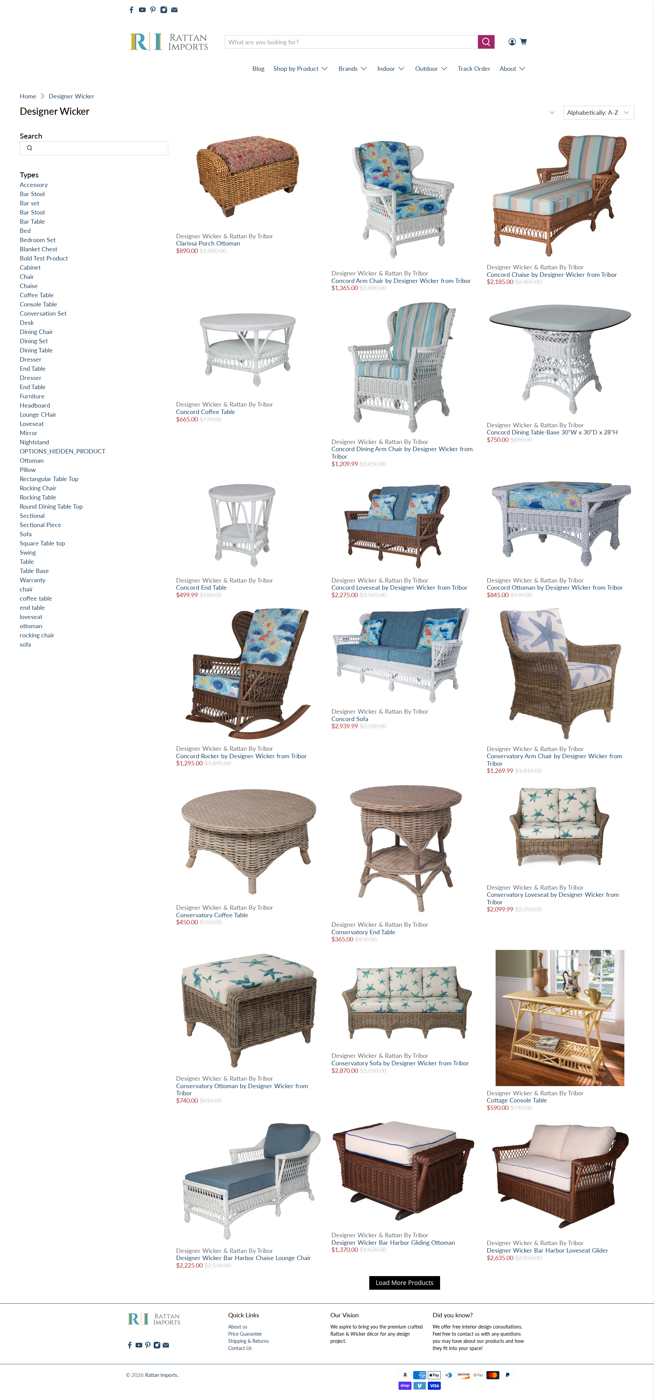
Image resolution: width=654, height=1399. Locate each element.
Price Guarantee (245, 1334)
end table (32, 607)
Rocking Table (38, 497)
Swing (28, 552)
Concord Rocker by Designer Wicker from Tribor (241, 756)
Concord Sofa (349, 718)
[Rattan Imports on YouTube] (142, 10)
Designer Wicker (71, 96)
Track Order (474, 68)
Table (27, 561)
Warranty (32, 580)
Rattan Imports (161, 1375)
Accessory (34, 184)
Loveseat (32, 423)
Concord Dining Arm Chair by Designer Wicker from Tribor (402, 452)
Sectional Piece (40, 524)
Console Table (38, 304)
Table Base (34, 570)
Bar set (29, 203)
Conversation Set (43, 313)
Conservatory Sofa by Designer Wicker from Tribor (400, 1063)
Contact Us (240, 1348)
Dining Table (36, 350)
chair (26, 589)
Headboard (35, 405)
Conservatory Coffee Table (212, 915)
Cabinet (30, 267)
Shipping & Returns (248, 1341)
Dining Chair (36, 331)
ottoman (31, 626)
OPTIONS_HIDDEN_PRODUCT (63, 451)
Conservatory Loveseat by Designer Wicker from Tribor (553, 898)
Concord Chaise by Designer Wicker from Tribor (552, 274)
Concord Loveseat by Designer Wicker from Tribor (399, 587)
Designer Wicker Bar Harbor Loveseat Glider (547, 1250)
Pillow (28, 469)
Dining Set (34, 341)
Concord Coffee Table (205, 411)
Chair (27, 276)
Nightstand (34, 442)
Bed (25, 230)
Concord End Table (201, 587)
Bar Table (32, 221)
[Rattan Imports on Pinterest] (153, 10)
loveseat (31, 616)
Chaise (29, 285)
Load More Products (405, 1282)
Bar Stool (32, 193)
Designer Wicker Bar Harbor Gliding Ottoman (393, 1242)
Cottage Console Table (517, 1100)
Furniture (32, 396)
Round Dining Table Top (51, 506)
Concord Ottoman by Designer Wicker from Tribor (555, 587)
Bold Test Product (44, 258)
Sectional (32, 515)
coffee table (36, 598)
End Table (33, 368)
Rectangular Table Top (49, 478)
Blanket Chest (38, 249)
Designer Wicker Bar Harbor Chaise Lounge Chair (243, 1257)
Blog (258, 68)
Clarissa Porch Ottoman (208, 243)
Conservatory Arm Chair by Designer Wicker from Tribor (554, 759)
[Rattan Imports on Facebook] (131, 10)
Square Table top (42, 543)
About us (237, 1327)
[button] (653, 1396)
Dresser (31, 359)
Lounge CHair (38, 414)
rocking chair (37, 635)
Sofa (26, 534)
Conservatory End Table (363, 932)
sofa (25, 644)
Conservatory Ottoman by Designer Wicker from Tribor (242, 1089)
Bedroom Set (38, 239)
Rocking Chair (38, 488)
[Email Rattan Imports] (174, 10)
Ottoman (32, 460)
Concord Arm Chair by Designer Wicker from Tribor (401, 280)
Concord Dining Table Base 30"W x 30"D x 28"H (552, 432)
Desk (27, 322)
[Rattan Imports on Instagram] (164, 10)
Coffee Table (37, 295)
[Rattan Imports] (170, 42)
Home (28, 96)
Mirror (28, 432)
